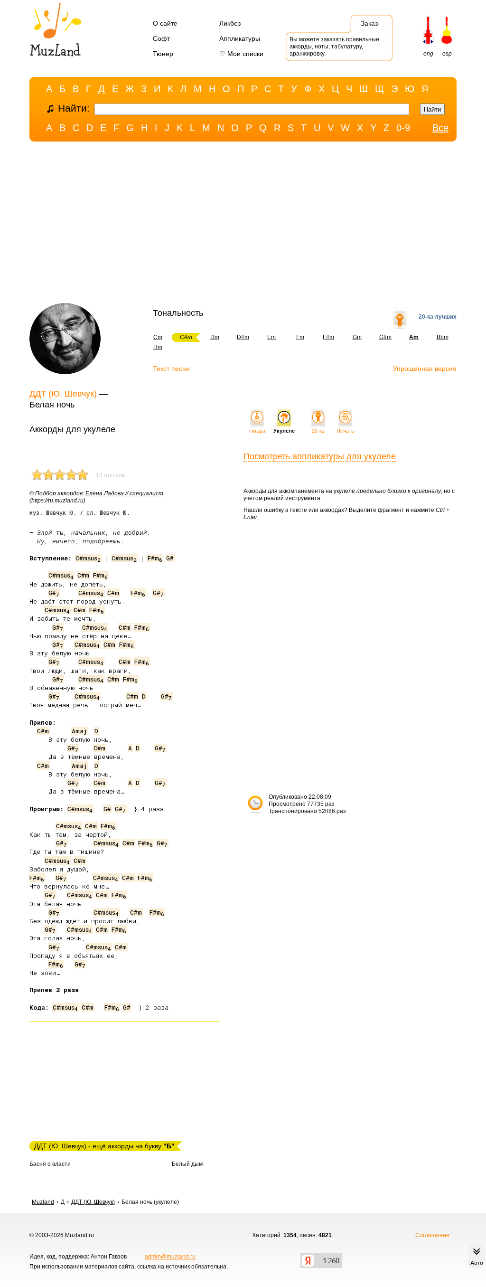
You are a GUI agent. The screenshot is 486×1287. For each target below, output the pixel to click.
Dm (214, 337)
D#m (243, 337)
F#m (328, 337)
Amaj (79, 731)
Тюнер (163, 53)
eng (428, 53)
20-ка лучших (438, 316)
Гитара (257, 431)
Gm (357, 337)
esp (447, 53)
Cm (157, 337)
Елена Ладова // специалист (124, 493)
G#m (385, 337)
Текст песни (171, 368)
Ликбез (230, 23)
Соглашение (432, 1235)
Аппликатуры (239, 38)
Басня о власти (50, 1164)
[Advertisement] (243, 224)
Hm (157, 347)
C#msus (88, 558)
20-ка (318, 431)
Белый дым (187, 1164)
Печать (345, 431)
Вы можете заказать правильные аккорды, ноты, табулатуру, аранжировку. (334, 46)
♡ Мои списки (241, 53)
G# (170, 558)
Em (271, 337)
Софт (161, 38)
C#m (83, 575)
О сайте (165, 23)
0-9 (403, 128)
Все (440, 128)
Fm (300, 337)
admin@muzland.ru (170, 1256)
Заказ (369, 23)
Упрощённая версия (425, 368)
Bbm (443, 337)
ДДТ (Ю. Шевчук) (63, 393)
